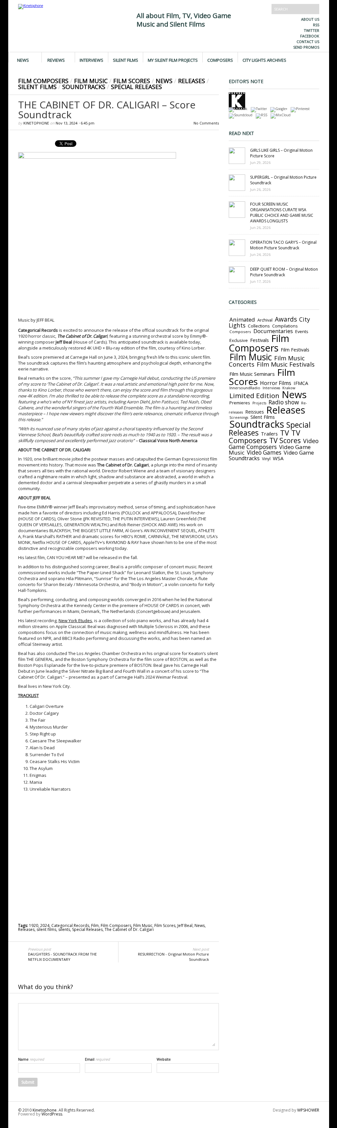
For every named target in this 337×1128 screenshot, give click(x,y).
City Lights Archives (264, 59)
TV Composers (264, 436)
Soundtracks (83, 87)
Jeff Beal (185, 925)
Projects (259, 403)
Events (301, 331)
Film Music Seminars (252, 374)
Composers (220, 59)
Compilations (285, 326)
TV (284, 433)
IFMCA (301, 383)
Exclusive (238, 340)
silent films (46, 929)
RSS (316, 24)
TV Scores (285, 440)
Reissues (254, 412)
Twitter (311, 30)
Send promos (306, 47)
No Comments (206, 123)
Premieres (239, 403)
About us (310, 19)
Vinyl (266, 458)
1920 (33, 925)
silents (64, 929)
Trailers (269, 433)
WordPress (51, 1114)
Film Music (91, 81)
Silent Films (125, 59)
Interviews (91, 59)
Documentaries (273, 331)
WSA (278, 458)
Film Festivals (295, 350)
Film (95, 925)
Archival (264, 320)
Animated (242, 319)
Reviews (56, 59)
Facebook (309, 36)
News (23, 59)
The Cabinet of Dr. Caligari (129, 929)
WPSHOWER (308, 1110)
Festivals (259, 340)
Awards (286, 319)
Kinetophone (36, 123)
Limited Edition (254, 395)
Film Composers (43, 81)
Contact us (308, 41)
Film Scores (131, 81)
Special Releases (136, 87)
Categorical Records (70, 925)
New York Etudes (75, 620)
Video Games (264, 452)
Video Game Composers (274, 444)
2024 (44, 925)
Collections (259, 326)
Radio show (284, 402)
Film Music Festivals (286, 364)
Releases (191, 81)
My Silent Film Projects (173, 59)
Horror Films (275, 383)
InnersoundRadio (244, 387)
